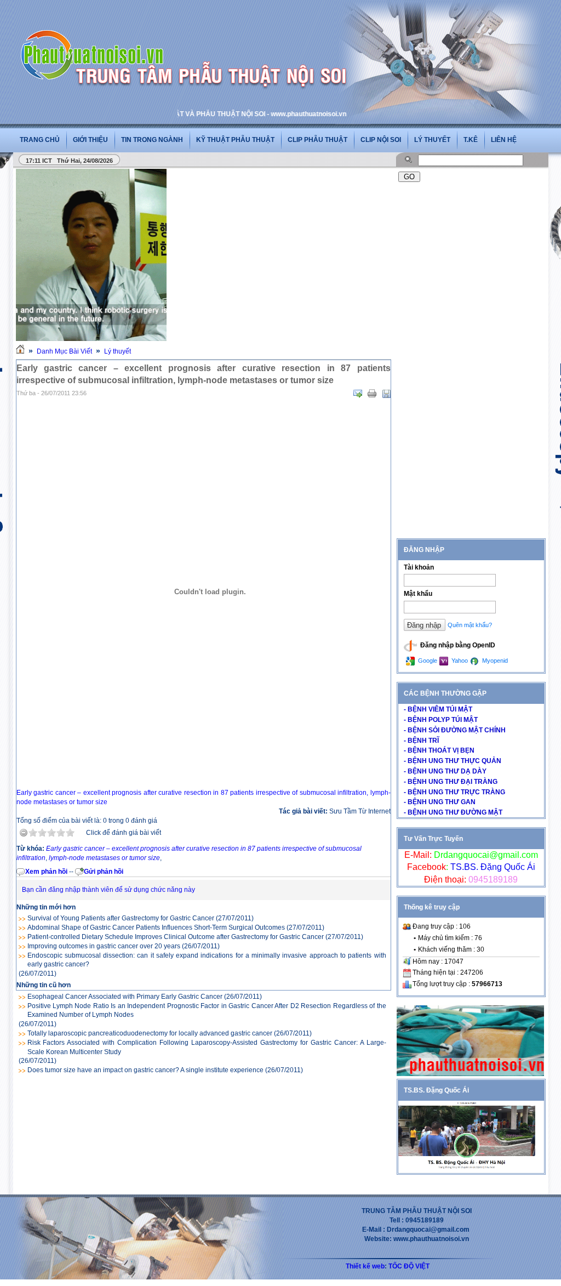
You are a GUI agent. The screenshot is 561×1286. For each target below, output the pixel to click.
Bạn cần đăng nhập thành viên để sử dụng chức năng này (108, 890)
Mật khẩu (418, 594)
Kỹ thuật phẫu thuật (235, 140)
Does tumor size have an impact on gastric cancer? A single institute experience (145, 1070)
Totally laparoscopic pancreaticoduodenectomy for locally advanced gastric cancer (149, 1033)
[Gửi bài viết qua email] (357, 393)
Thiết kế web (365, 1266)
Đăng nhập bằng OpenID (457, 645)
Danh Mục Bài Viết (64, 351)
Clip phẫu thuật (317, 140)
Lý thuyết (432, 140)
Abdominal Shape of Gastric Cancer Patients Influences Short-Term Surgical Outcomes (156, 927)
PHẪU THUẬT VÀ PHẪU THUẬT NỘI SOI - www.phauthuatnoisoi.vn (225, 114)
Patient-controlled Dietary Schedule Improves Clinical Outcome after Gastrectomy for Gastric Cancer (175, 937)
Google (426, 660)
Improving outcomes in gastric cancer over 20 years (103, 946)
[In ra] (372, 393)
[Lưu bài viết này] (386, 393)
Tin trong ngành (152, 140)
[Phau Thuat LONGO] (470, 1074)
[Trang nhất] (20, 351)
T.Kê (470, 140)
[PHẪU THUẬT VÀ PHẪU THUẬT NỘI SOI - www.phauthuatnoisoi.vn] (95, 40)
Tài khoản (419, 567)
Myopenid (494, 660)
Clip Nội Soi (380, 140)
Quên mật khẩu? (470, 625)
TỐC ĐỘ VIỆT (409, 1266)
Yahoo (459, 660)
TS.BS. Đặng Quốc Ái (491, 867)
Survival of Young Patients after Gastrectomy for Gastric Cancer (120, 918)
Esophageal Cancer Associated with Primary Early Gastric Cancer (124, 996)
